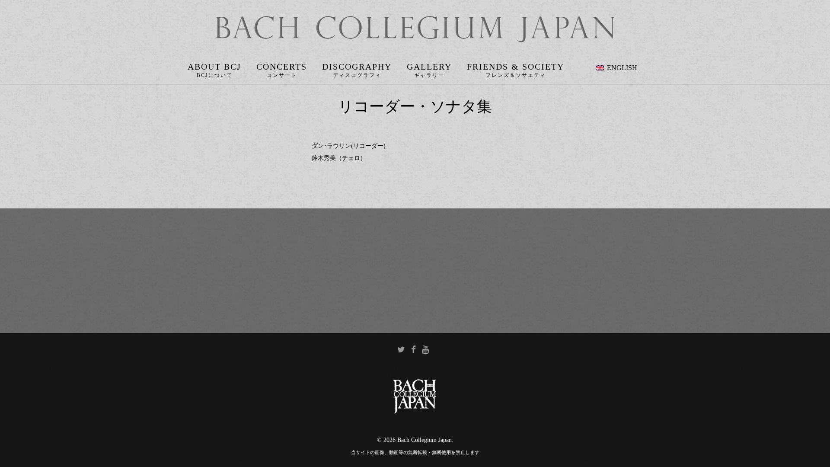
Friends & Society (515, 66)
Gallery (429, 66)
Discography (357, 66)
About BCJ (214, 66)
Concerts (281, 66)
